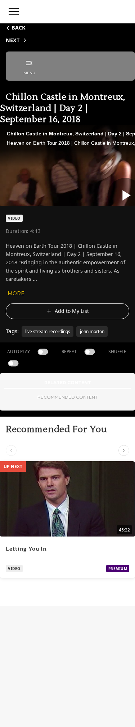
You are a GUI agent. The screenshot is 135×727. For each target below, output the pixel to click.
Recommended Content (67, 397)
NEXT (12, 40)
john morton (92, 331)
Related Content (67, 382)
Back (19, 27)
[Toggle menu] (14, 11)
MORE (16, 293)
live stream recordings (47, 331)
